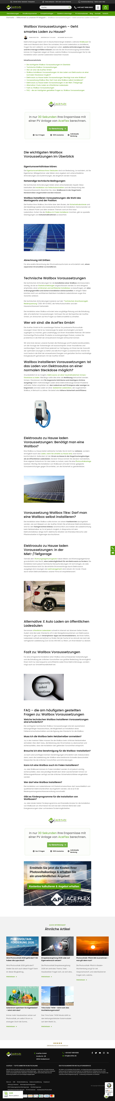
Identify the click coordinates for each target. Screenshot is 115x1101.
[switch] (109, 1094)
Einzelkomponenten (30, 14)
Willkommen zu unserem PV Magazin (31, 17)
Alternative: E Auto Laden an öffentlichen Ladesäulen (47, 85)
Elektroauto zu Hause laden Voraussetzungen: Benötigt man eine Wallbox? (56, 77)
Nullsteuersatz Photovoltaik (44, 1089)
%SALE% (105, 14)
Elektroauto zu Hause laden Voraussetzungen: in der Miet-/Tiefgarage (54, 83)
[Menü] (112, 1083)
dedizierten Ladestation (62, 388)
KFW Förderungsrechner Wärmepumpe (18, 1087)
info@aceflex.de (70, 1056)
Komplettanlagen (47, 14)
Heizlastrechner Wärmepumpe (16, 1089)
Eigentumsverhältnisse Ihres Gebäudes (42, 170)
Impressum (46, 1082)
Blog (91, 14)
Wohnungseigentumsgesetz (45, 559)
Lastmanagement (55, 569)
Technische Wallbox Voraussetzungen (42, 67)
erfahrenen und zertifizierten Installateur (54, 288)
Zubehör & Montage (64, 14)
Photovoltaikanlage (83, 461)
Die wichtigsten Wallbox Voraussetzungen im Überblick (48, 64)
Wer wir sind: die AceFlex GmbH (39, 70)
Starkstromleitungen (46, 285)
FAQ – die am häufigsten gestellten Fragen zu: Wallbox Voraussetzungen (56, 90)
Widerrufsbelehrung (22, 1082)
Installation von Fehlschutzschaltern (50, 187)
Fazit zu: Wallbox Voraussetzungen (40, 88)
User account (98, 7)
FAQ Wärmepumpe (36, 1087)
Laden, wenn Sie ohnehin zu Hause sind (56, 453)
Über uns (8, 1082)
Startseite (10, 17)
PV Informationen (81, 14)
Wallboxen (84, 42)
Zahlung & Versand (13, 1084)
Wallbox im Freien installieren (56, 212)
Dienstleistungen (13, 14)
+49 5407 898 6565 (85, 7)
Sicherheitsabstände (78, 204)
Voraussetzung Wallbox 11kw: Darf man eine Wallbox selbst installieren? (55, 80)
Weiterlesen (10, 977)
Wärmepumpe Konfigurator (27, 1084)
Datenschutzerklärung (36, 1082)
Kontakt (98, 14)
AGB (14, 1082)
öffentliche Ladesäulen (42, 630)
